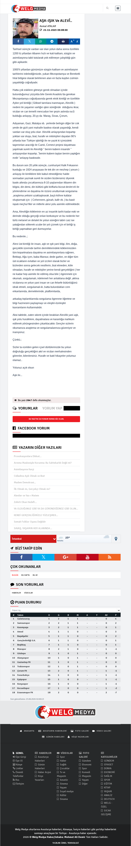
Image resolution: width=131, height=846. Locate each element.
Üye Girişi (20, 757)
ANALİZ (107, 795)
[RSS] (110, 557)
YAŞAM (107, 791)
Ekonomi (86, 764)
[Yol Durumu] (116, 539)
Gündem (86, 760)
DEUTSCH (109, 799)
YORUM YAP (52, 408)
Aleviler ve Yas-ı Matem (26, 495)
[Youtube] (88, 557)
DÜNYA (107, 768)
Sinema (63, 783)
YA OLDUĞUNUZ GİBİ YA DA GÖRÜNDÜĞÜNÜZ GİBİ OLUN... (46, 508)
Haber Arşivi (44, 772)
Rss (17, 780)
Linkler (19, 768)
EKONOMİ (109, 772)
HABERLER (16, 593)
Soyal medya (66, 791)
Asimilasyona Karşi (24, 469)
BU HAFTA (25, 575)
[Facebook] (21, 557)
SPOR (106, 780)
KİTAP (106, 787)
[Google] (65, 557)
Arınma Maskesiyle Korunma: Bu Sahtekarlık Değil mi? (43, 462)
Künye (18, 764)
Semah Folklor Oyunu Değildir (30, 521)
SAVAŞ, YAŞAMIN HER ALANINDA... (33, 528)
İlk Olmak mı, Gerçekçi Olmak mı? (32, 489)
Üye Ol (19, 760)
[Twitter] (43, 557)
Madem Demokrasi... (25, 482)
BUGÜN (15, 575)
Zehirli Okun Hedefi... (25, 502)
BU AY (35, 575)
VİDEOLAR (28, 593)
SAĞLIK (107, 776)
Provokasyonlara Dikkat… (28, 456)
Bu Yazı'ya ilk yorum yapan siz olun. (46, 419)
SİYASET (108, 764)
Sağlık (62, 764)
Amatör (63, 780)
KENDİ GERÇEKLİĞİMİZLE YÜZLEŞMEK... (36, 515)
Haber (62, 760)
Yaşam (63, 787)
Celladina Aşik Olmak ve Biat (29, 476)
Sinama (63, 799)
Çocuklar (64, 768)
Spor (62, 757)
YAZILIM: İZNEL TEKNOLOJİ (65, 843)
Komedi (85, 772)
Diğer (84, 783)
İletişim (19, 783)
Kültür (62, 795)
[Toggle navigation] (118, 8)
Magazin (86, 776)
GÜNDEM (108, 760)
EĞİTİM (107, 783)
